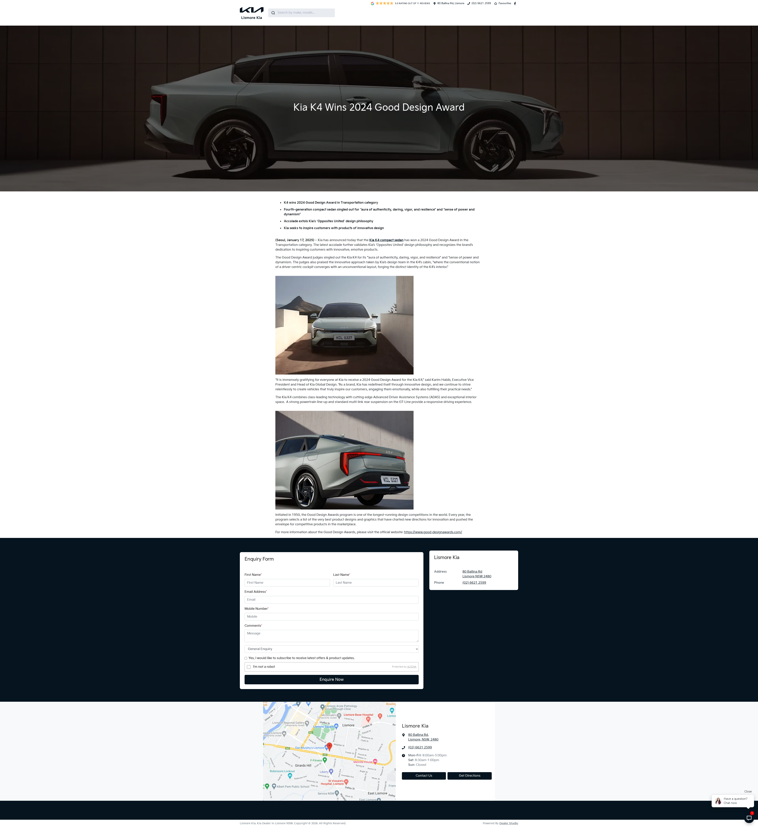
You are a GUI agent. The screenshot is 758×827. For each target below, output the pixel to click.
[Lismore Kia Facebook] (515, 3)
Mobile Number (257, 609)
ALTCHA (411, 666)
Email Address (256, 592)
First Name (253, 575)
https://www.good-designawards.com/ (433, 532)
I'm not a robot (264, 667)
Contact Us (424, 776)
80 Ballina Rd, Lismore (450, 3)
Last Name (341, 575)
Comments (253, 626)
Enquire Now (332, 679)
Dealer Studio (508, 823)
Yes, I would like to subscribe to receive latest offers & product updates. (302, 658)
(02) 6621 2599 (481, 3)
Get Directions (469, 776)
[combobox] (301, 12)
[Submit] (273, 12)
